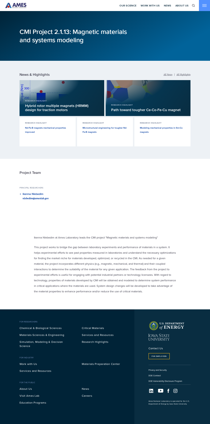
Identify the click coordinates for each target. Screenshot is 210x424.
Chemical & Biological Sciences (40, 328)
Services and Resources (98, 335)
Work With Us (150, 5)
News (167, 5)
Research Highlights (95, 342)
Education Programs (33, 403)
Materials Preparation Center (101, 364)
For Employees (159, 356)
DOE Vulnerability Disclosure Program (165, 380)
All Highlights (183, 74)
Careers (87, 396)
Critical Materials (93, 328)
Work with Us (28, 364)
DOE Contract (155, 375)
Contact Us (156, 348)
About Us (182, 5)
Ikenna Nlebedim (33, 194)
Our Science (127, 5)
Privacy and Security (158, 369)
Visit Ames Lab (29, 396)
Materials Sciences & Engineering (42, 335)
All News (168, 74)
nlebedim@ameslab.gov (36, 198)
